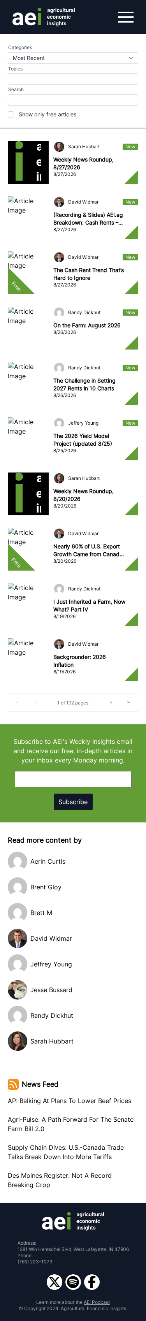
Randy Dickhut (84, 312)
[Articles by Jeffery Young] (59, 423)
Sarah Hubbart (84, 146)
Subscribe (73, 802)
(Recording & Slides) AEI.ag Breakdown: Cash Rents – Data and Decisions (88, 219)
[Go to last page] (128, 702)
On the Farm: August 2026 (87, 325)
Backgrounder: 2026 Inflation (79, 660)
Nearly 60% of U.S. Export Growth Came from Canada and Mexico (88, 550)
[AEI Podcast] (73, 1282)
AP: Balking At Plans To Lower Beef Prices (69, 1101)
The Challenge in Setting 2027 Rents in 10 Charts (84, 384)
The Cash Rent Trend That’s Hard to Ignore (88, 274)
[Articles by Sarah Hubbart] (59, 147)
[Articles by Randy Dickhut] (59, 312)
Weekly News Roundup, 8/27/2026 (83, 163)
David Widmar (83, 202)
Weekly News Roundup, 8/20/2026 (83, 495)
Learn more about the (73, 1302)
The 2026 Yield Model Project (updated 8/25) (82, 439)
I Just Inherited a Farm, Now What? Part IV (89, 605)
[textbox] (73, 100)
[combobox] (73, 58)
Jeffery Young (83, 423)
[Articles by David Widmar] (59, 202)
